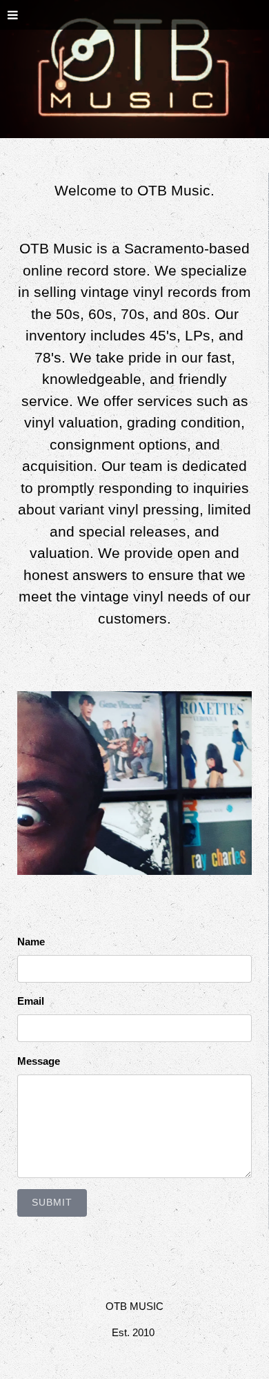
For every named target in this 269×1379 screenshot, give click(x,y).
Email (30, 1001)
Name (31, 941)
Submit (52, 1202)
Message (38, 1061)
